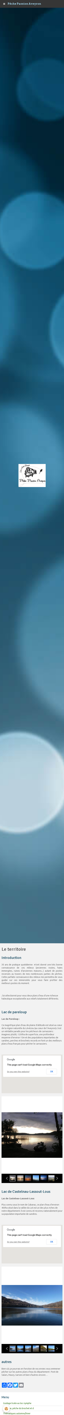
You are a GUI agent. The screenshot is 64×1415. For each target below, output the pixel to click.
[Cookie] (6, 1408)
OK (51, 1071)
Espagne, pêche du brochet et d (18, 1408)
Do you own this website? (18, 1072)
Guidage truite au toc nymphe (17, 1403)
